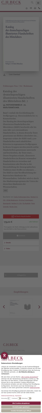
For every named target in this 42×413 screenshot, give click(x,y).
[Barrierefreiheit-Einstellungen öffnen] (4, 355)
